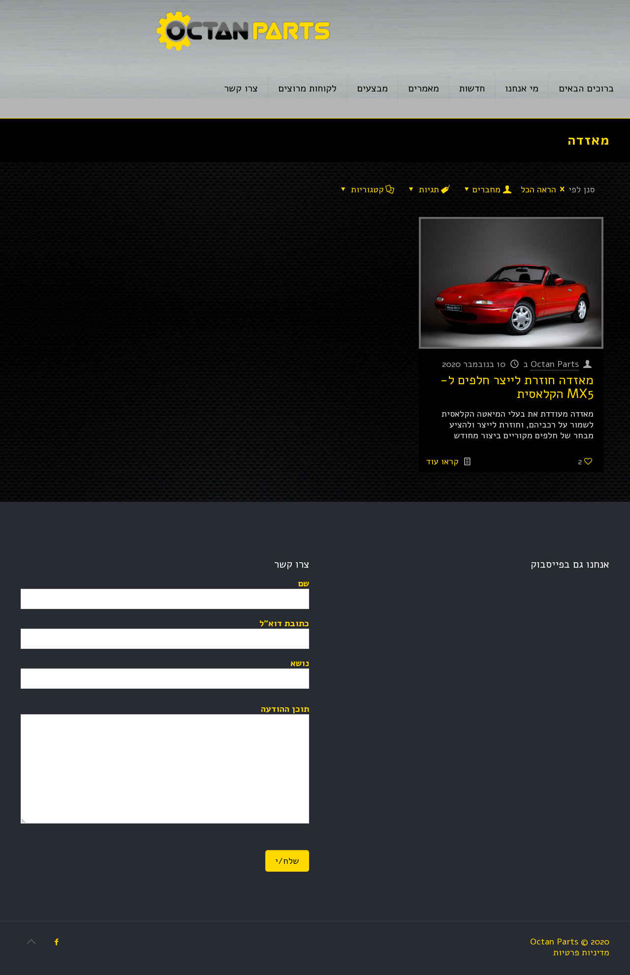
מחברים (486, 189)
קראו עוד (442, 461)
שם (303, 583)
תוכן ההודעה (285, 709)
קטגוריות (367, 189)
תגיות (429, 189)
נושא (299, 663)
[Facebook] (56, 942)
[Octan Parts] (242, 29)
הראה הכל (538, 189)
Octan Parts (555, 364)
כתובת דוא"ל (284, 623)
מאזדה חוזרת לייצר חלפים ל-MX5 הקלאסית (517, 386)
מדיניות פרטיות (581, 952)
